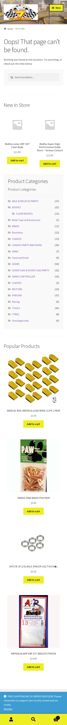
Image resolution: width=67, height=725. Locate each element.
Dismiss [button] (8, 709)
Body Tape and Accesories (26, 220)
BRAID (15, 226)
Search (33, 719)
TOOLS (16, 308)
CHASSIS (16, 238)
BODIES (16, 207)
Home (10, 28)
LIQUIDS (16, 282)
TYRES (15, 314)
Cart (52, 716)
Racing (16, 301)
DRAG (15, 251)
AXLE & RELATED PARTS (25, 201)
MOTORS (17, 289)
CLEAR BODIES (24, 213)
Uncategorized (20, 320)
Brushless (17, 232)
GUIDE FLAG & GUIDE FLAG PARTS (30, 270)
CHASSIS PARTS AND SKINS (27, 245)
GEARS (16, 264)
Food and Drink (20, 257)
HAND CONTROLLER (23, 276)
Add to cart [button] (17, 160)
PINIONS (17, 295)
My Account (11, 719)
